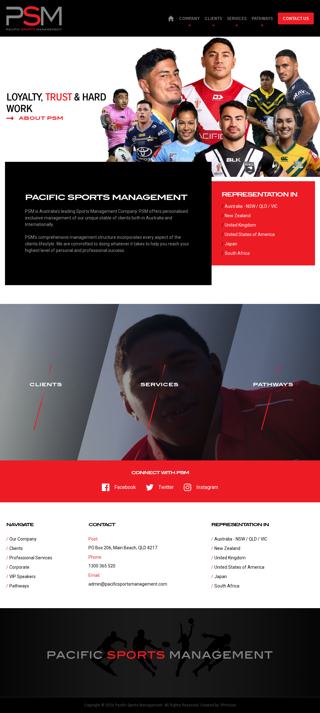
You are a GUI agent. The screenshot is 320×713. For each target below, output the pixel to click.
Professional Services (30, 557)
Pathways (19, 585)
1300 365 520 (101, 565)
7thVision (228, 705)
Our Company (23, 538)
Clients (16, 548)
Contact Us (296, 18)
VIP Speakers (22, 576)
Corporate (19, 567)
